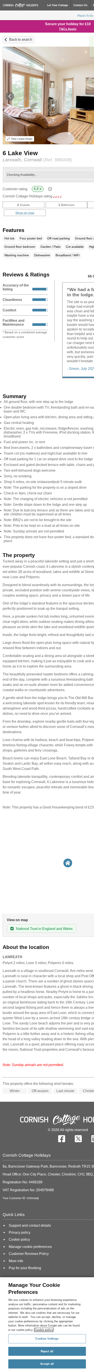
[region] (47, 1324)
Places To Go (85, 15)
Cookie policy (44, 1330)
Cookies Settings (47, 1338)
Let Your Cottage (57, 5)
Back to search (20, 39)
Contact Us (80, 5)
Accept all (47, 1363)
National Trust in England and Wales (44, 929)
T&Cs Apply (68, 29)
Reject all (47, 1351)
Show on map (24, 212)
